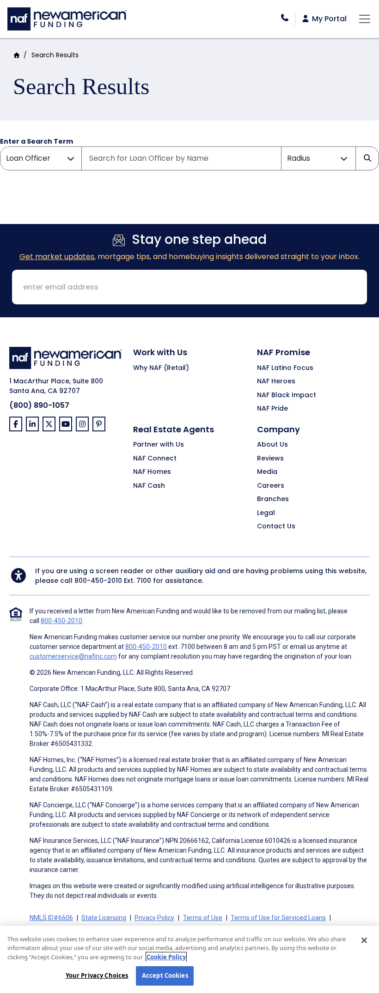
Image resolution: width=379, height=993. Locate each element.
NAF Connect (155, 458)
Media (267, 472)
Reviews (270, 458)
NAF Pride (272, 409)
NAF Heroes (276, 381)
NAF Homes (152, 472)
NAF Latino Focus (285, 368)
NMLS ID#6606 (51, 917)
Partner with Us (158, 445)
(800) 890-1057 (39, 405)
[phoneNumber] (284, 17)
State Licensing (103, 917)
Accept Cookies (165, 975)
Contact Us (276, 526)
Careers (270, 486)
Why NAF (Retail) (161, 368)
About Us (272, 445)
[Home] (67, 17)
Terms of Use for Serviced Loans (278, 917)
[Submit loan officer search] (367, 158)
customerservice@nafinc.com (73, 656)
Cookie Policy (166, 957)
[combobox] (181, 158)
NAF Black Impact (286, 395)
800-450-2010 (98, 580)
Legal (266, 513)
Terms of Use (202, 917)
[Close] (364, 940)
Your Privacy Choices (97, 975)
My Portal (328, 19)
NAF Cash (149, 486)
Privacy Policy (154, 917)
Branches (273, 499)
